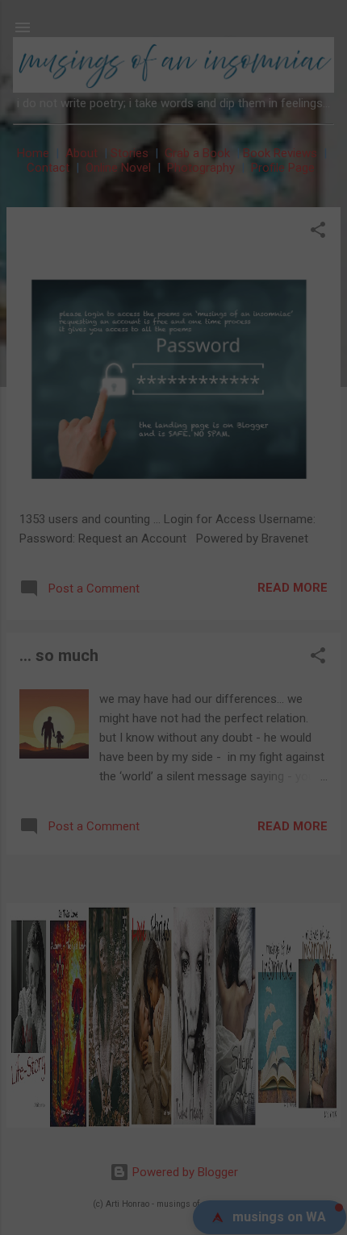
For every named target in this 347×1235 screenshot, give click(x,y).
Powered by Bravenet (207, 796)
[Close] (267, 426)
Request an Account (151, 773)
